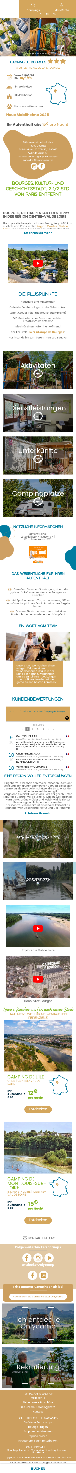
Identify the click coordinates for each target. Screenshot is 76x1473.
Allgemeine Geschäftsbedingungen (30, 1463)
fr (41, 14)
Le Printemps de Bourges (46, 332)
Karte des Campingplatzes (38, 160)
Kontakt (38, 1411)
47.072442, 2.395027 (46, 150)
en (47, 14)
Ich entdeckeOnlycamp (38, 1323)
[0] (22, 729)
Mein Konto (38, 1398)
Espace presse (38, 1436)
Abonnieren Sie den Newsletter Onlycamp (38, 1297)
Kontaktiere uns (41, 1238)
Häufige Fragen (38, 1427)
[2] (54, 729)
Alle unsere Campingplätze (38, 1407)
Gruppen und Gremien (38, 1431)
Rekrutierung (38, 1367)
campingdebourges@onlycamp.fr (38, 157)
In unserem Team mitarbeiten (38, 1441)
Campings (33, 10)
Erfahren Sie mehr (38, 813)
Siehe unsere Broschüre (38, 1402)
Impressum (59, 1463)
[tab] (27, 53)
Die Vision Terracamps (38, 1422)
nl (54, 14)
